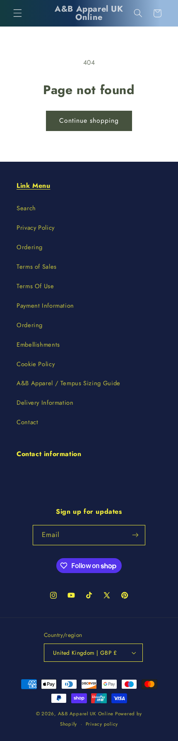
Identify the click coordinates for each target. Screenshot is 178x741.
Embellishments (38, 344)
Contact (27, 422)
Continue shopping (89, 120)
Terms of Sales (37, 266)
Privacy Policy (36, 227)
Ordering (30, 247)
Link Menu (33, 185)
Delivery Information (45, 402)
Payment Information (45, 305)
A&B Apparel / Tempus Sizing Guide (68, 383)
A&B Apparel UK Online (85, 713)
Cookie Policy (36, 364)
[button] (17, 13)
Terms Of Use (35, 286)
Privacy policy (102, 724)
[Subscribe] (135, 535)
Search (26, 208)
